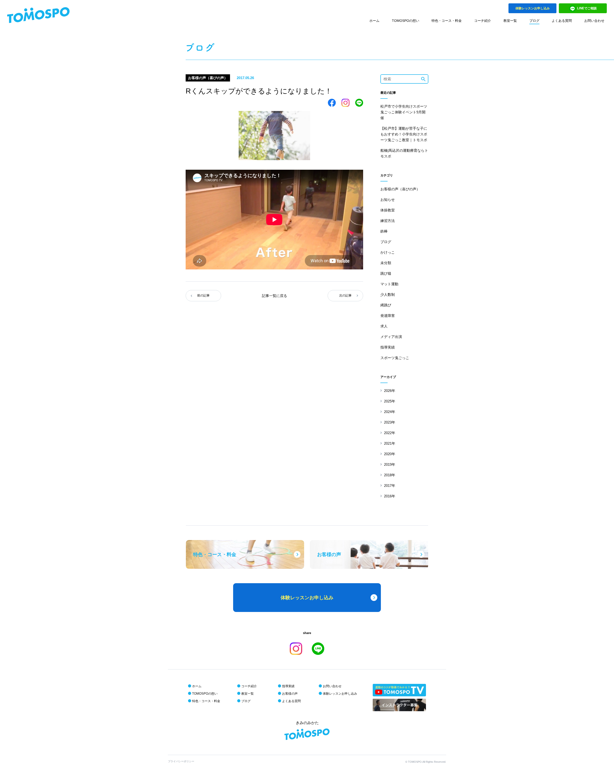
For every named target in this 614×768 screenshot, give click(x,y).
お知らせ (387, 200)
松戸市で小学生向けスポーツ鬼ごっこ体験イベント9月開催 (403, 112)
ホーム (374, 21)
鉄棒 (384, 231)
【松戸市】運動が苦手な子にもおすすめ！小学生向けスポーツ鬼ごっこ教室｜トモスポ (403, 134)
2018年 (389, 475)
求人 (384, 326)
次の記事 (345, 295)
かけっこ (387, 252)
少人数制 (387, 294)
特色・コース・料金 (446, 21)
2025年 (389, 401)
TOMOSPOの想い (405, 21)
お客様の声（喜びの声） (400, 189)
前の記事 (203, 295)
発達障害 (387, 316)
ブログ (534, 21)
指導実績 (387, 347)
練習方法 (387, 221)
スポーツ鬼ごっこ (394, 358)
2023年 (389, 422)
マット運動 (389, 284)
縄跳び (385, 305)
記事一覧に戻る (274, 296)
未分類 (385, 263)
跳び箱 (385, 273)
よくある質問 (562, 21)
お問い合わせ (594, 21)
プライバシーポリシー (181, 761)
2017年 (389, 485)
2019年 (389, 464)
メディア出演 (391, 337)
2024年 (389, 412)
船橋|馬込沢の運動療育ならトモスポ (404, 153)
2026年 (389, 391)
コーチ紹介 (482, 21)
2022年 (389, 433)
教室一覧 (510, 21)
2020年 (389, 454)
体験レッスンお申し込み (340, 693)
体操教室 (387, 210)
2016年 (389, 496)
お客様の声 (290, 693)
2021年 (389, 443)
